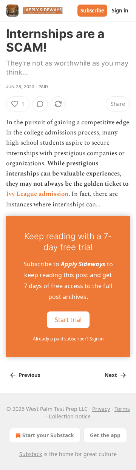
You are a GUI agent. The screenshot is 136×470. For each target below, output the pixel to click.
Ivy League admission (37, 194)
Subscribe (92, 10)
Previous (29, 375)
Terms (122, 408)
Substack (30, 454)
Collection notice (70, 416)
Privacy (101, 408)
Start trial (68, 319)
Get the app (105, 435)
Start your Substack (48, 435)
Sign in (120, 10)
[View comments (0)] (40, 103)
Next (111, 375)
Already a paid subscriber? (68, 339)
